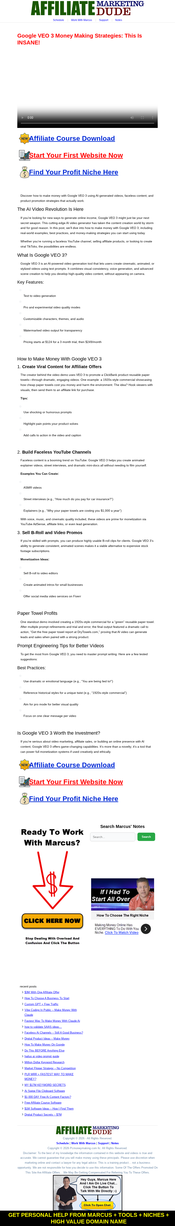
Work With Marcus (81, 20)
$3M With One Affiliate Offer (42, 992)
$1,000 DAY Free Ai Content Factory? (48, 1097)
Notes (118, 20)
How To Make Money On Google (45, 1044)
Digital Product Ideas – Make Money (47, 1038)
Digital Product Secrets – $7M (43, 1114)
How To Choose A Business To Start (47, 998)
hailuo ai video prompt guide (42, 1056)
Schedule (58, 20)
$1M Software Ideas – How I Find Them (49, 1108)
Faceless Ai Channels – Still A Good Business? (54, 1032)
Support (103, 20)
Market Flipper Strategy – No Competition (50, 1068)
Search (146, 836)
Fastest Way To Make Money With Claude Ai (52, 1020)
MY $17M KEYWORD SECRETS (45, 1085)
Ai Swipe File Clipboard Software (45, 1091)
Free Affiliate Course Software (43, 1102)
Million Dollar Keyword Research (44, 1062)
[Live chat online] (87, 1193)
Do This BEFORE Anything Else (44, 1050)
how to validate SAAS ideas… (43, 1026)
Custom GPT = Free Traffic (41, 1004)
